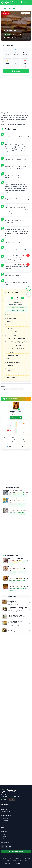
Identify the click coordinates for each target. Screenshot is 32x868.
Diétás (2, 827)
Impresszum (27, 858)
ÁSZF (11, 858)
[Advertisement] (16, 93)
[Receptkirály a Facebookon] (2, 846)
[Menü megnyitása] (29, 2)
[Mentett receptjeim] (21, 2)
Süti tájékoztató (18, 858)
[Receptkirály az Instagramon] (6, 846)
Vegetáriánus (4, 825)
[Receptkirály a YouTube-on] (10, 846)
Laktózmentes (4, 820)
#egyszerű (5, 389)
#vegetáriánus (13, 389)
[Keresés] (25, 2)
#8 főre (22, 389)
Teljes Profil (17, 418)
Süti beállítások (23, 860)
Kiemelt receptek (5, 811)
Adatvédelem (4, 858)
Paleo (2, 822)
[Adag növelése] (22, 298)
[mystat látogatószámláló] (4, 799)
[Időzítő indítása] (28, 255)
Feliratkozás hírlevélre (17, 851)
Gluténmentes (4, 818)
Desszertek (4, 809)
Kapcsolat (15, 860)
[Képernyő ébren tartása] (28, 294)
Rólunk (8, 860)
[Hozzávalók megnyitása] (28, 288)
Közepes (3, 836)
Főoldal (3, 807)
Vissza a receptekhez (9, 8)
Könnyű (3, 834)
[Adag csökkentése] (12, 298)
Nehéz (3, 838)
